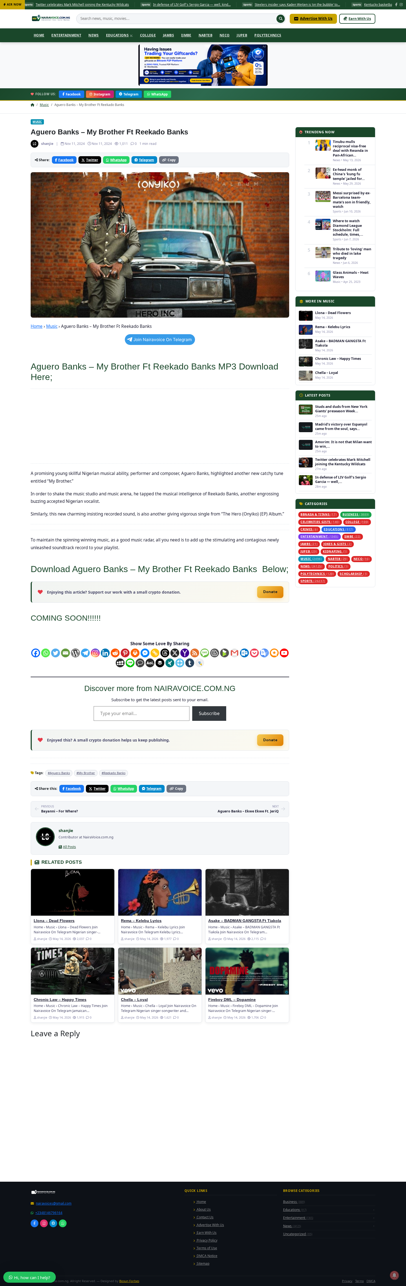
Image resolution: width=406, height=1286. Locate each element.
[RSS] (194, 653)
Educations (117, 35)
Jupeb (242, 35)
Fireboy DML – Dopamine (232, 1077)
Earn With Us (360, 18)
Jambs (168, 35)
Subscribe (209, 713)
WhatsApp (159, 94)
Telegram (130, 94)
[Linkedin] (105, 653)
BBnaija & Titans (318, 514)
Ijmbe (186, 35)
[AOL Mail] (150, 662)
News (93, 35)
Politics (338, 566)
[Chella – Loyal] (160, 1048)
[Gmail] (234, 653)
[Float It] (179, 662)
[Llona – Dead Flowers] (72, 969)
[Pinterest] (125, 653)
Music (44, 105)
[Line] (130, 662)
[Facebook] (396, 4)
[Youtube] (284, 653)
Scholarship (354, 574)
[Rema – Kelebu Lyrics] (160, 969)
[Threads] (164, 653)
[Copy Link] (155, 653)
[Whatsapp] (45, 653)
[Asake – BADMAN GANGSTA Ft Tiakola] (247, 969)
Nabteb (205, 35)
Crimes (309, 529)
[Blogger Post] (214, 653)
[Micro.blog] (274, 653)
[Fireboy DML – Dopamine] (247, 1048)
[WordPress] (75, 653)
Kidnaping (335, 551)
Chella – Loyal (134, 1077)
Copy (172, 160)
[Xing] (169, 662)
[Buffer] (159, 662)
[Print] (135, 653)
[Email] (65, 653)
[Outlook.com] (244, 653)
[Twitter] (55, 653)
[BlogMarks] (224, 653)
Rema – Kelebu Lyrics (141, 998)
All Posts (69, 923)
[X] (174, 653)
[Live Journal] (199, 662)
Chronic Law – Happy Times (60, 1077)
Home (39, 35)
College (148, 35)
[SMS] (204, 653)
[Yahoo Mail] (184, 653)
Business (355, 514)
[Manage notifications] (394, 1275)
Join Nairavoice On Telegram (162, 339)
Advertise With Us (316, 18)
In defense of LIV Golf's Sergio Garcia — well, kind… (90, 4)
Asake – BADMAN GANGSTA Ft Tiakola (244, 998)
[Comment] (140, 662)
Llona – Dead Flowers (54, 998)
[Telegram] (85, 653)
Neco (225, 35)
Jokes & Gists (337, 544)
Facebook (73, 94)
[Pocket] (254, 653)
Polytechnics (267, 35)
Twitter (92, 160)
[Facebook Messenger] (145, 653)
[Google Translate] (264, 653)
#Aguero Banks (59, 850)
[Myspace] (120, 662)
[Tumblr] (189, 662)
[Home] (51, 18)
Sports (312, 581)
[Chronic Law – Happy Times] (72, 1048)
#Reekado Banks (113, 850)
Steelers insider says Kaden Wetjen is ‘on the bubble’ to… (195, 4)
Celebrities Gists (320, 522)
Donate (270, 591)
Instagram (102, 94)
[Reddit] (115, 653)
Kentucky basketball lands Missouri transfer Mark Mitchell (305, 4)
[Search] (280, 19)
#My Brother (86, 850)
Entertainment (66, 35)
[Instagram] (401, 4)
